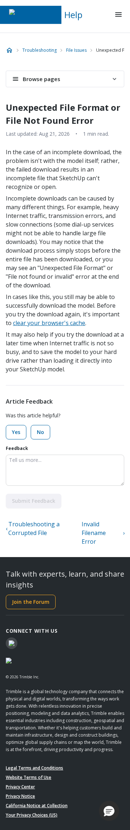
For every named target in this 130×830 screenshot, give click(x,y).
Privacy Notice (20, 796)
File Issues (76, 50)
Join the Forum (30, 601)
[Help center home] (9, 50)
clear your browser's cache (49, 323)
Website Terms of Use (28, 777)
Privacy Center (20, 787)
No (40, 432)
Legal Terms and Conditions (34, 768)
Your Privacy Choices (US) (31, 815)
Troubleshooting (39, 50)
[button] (109, 811)
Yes (16, 432)
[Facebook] (11, 643)
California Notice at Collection (37, 805)
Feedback (17, 448)
